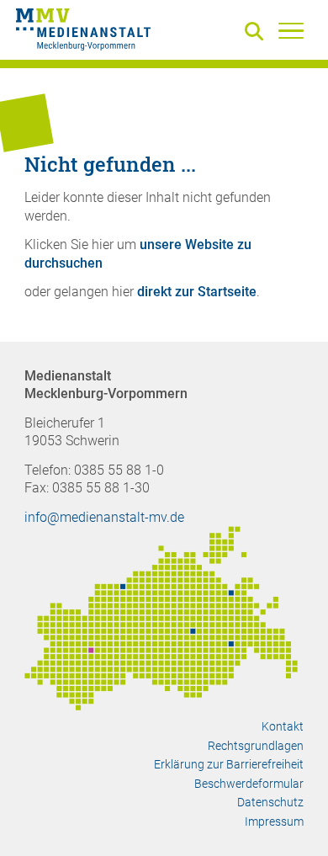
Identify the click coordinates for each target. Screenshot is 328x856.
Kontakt (283, 726)
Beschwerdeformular (249, 783)
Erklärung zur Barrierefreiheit (229, 764)
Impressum (274, 821)
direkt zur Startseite (197, 292)
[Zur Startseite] (83, 32)
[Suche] (257, 32)
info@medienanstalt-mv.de (104, 517)
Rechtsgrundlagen (256, 745)
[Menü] (291, 30)
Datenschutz (270, 802)
